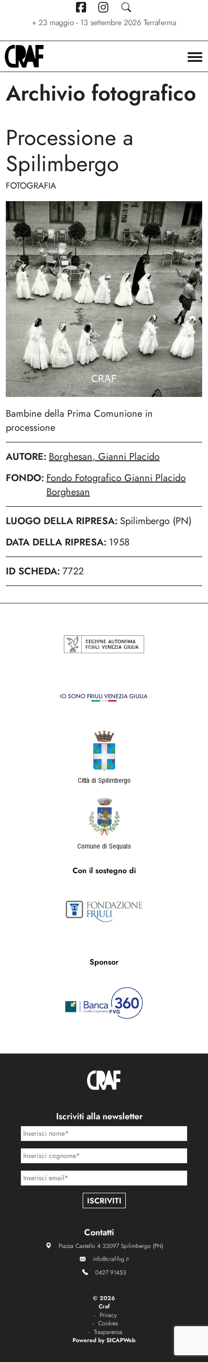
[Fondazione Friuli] (104, 911)
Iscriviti (104, 1200)
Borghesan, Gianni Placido (104, 457)
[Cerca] (126, 7)
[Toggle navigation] (195, 58)
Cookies (108, 1323)
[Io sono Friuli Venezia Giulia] (104, 697)
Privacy (108, 1315)
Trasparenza (108, 1332)
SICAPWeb (120, 1340)
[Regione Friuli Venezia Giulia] (104, 644)
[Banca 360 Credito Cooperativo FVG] (104, 1003)
